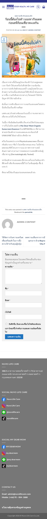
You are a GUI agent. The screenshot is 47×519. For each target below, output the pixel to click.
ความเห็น (9, 267)
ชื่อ (7, 288)
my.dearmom (12, 453)
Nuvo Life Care (13, 399)
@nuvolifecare (13, 412)
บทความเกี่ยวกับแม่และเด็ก (23, 16)
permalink (28, 212)
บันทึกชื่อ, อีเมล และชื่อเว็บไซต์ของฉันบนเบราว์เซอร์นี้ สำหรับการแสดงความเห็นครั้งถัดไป (23, 328)
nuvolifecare (12, 418)
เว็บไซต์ (8, 312)
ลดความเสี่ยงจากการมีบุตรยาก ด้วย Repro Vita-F (35, 240)
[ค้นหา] (38, 7)
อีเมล (7, 300)
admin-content (34, 30)
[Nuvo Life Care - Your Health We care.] (20, 7)
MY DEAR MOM (13, 446)
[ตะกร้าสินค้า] (43, 7)
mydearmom (12, 466)
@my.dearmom (13, 459)
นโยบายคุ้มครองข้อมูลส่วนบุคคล (16, 507)
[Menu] (3, 7)
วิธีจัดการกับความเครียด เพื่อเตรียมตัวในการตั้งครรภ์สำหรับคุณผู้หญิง (12, 240)
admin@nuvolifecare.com (19, 494)
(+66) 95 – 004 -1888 (18, 497)
